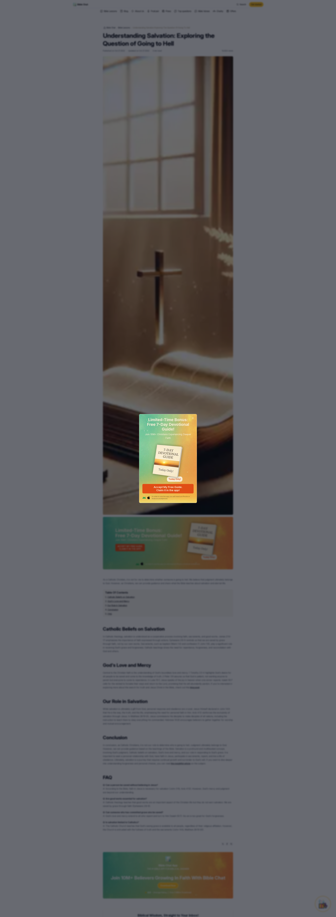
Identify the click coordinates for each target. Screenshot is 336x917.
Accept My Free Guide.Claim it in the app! (168, 489)
